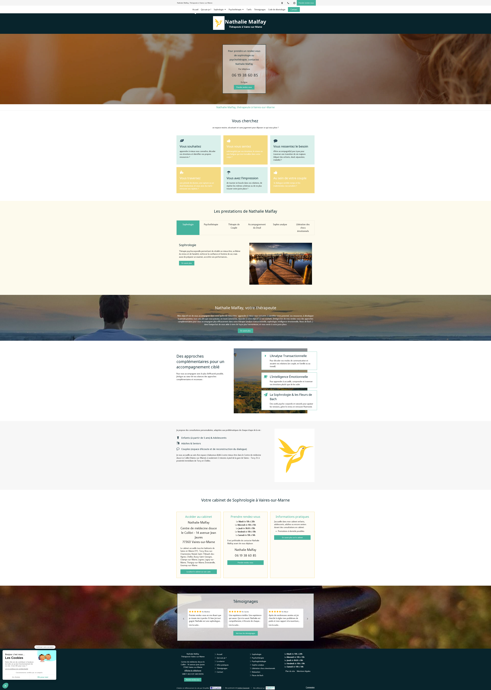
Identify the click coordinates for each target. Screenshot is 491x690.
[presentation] (188, 227)
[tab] (187, 227)
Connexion (310, 687)
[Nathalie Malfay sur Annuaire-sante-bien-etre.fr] (270, 687)
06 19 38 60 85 (245, 75)
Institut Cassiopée (243, 688)
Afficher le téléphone (192, 670)
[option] (223, 618)
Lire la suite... (212, 625)
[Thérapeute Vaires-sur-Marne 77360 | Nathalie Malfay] (219, 23)
